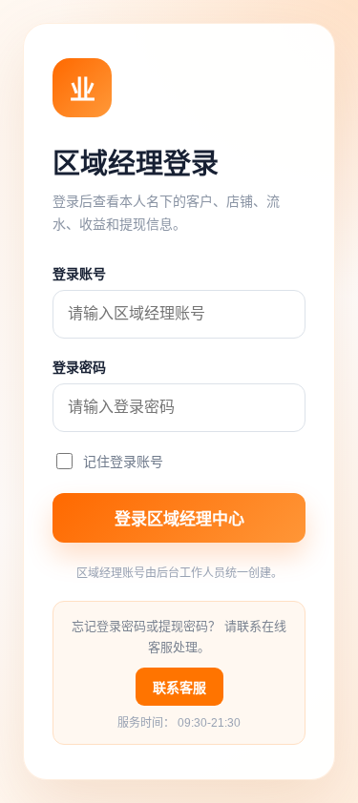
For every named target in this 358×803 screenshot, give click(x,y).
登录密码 (79, 367)
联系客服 (179, 687)
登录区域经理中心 (179, 519)
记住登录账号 (123, 461)
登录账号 (79, 273)
